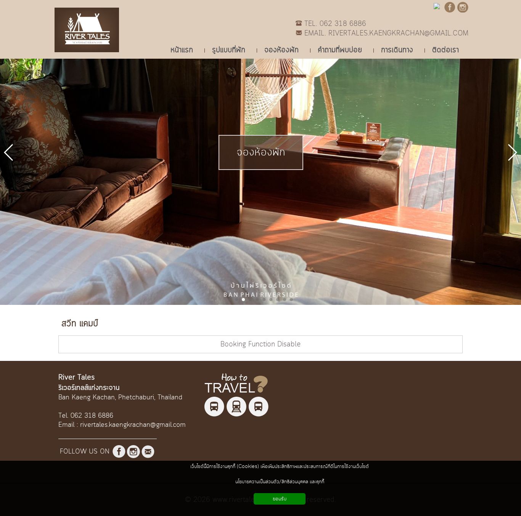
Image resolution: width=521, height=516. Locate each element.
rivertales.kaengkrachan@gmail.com (133, 424)
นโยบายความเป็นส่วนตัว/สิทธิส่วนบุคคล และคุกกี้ (279, 481)
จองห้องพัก (260, 152)
